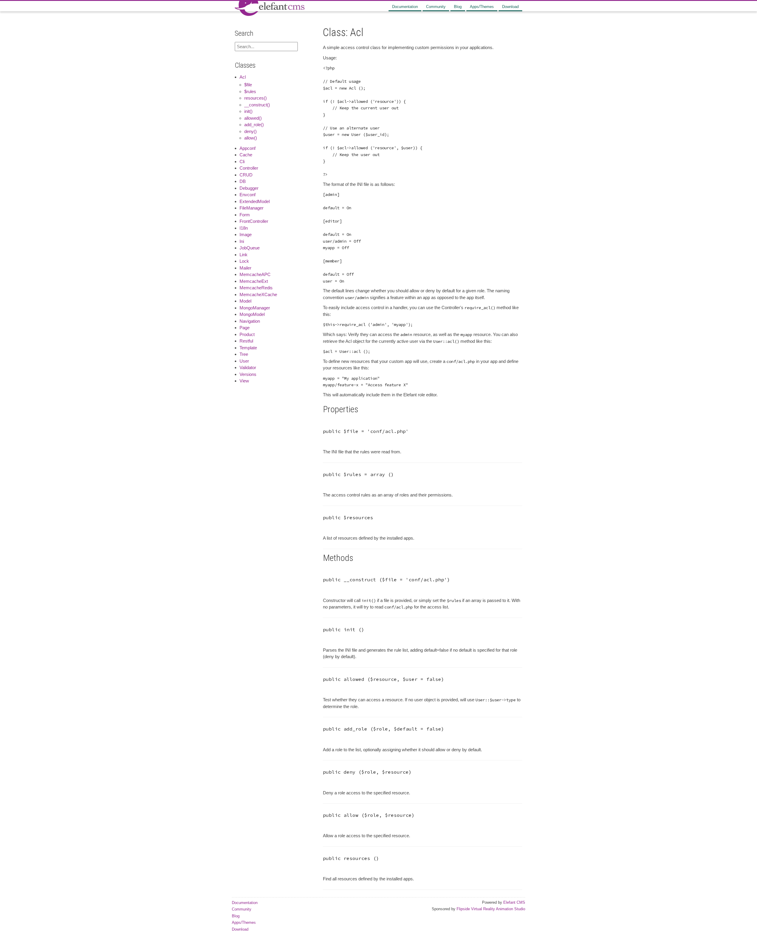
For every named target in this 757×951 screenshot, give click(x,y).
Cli (242, 161)
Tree (244, 354)
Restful (246, 340)
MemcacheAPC (255, 274)
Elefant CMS (514, 902)
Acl (243, 76)
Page (245, 327)
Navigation (250, 321)
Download (510, 6)
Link (244, 254)
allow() (250, 137)
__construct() (257, 104)
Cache (246, 154)
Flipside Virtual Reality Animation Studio (491, 909)
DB (243, 181)
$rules (250, 91)
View (244, 380)
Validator (248, 367)
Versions (248, 374)
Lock (244, 261)
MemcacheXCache (258, 294)
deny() (250, 131)
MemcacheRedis (256, 287)
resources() (255, 97)
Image (246, 234)
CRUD (246, 174)
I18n (244, 228)
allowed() (253, 118)
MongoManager (255, 307)
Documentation (405, 6)
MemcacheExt (254, 281)
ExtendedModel (255, 201)
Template (248, 347)
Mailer (245, 267)
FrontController (254, 221)
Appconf (247, 148)
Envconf (247, 194)
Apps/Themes (482, 6)
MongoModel (252, 314)
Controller (249, 168)
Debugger (249, 188)
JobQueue (250, 247)
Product (247, 334)
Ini (242, 241)
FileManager (251, 207)
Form (245, 214)
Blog (458, 6)
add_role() (254, 124)
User (244, 360)
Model (245, 301)
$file (248, 84)
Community (436, 6)
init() (248, 111)
